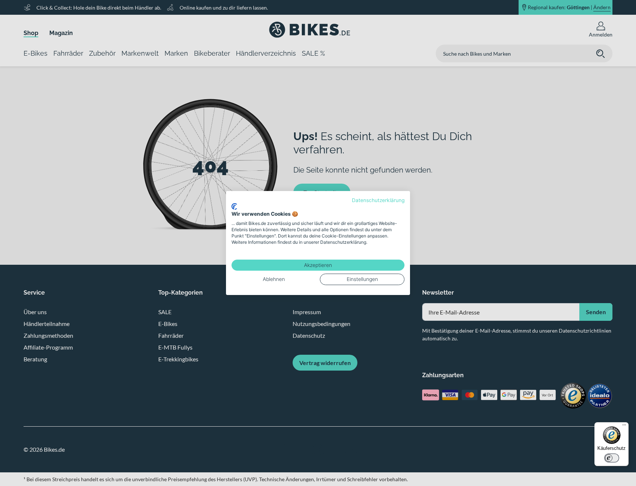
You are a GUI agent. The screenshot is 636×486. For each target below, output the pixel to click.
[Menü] (624, 426)
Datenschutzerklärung (378, 200)
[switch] (611, 458)
